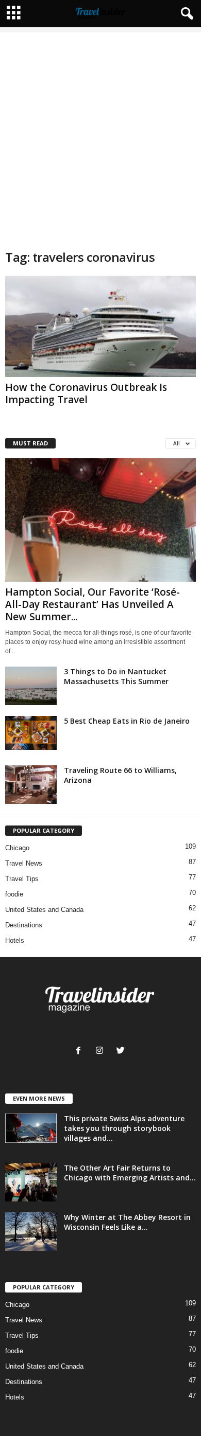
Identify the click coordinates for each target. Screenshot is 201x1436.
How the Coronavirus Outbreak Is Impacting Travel (86, 393)
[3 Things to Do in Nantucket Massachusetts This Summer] (31, 686)
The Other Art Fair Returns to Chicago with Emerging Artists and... (130, 1172)
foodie (14, 894)
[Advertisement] (100, 132)
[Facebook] (80, 1051)
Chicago (17, 848)
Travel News (23, 863)
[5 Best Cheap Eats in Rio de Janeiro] (31, 733)
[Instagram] (101, 1051)
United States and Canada (44, 909)
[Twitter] (121, 1051)
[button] (185, 14)
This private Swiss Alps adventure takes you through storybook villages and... (124, 1128)
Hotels (14, 940)
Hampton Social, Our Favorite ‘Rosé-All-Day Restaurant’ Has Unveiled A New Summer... (92, 604)
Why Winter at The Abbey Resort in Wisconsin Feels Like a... (127, 1222)
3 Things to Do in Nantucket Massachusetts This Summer (116, 676)
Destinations (23, 925)
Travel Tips (22, 879)
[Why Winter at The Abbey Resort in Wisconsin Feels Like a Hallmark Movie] (31, 1231)
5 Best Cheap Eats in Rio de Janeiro (127, 721)
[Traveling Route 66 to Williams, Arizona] (31, 784)
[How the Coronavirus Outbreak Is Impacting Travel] (100, 326)
